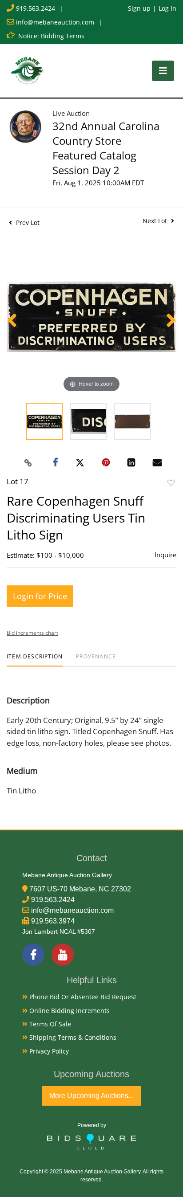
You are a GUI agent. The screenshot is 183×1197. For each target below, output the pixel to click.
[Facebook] (33, 955)
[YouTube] (63, 955)
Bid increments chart (32, 633)
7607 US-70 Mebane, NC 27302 (80, 889)
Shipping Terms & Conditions (72, 1037)
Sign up (139, 8)
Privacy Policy (48, 1051)
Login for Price (40, 596)
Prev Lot (27, 222)
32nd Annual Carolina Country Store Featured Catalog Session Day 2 (105, 147)
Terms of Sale (49, 1024)
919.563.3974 (53, 921)
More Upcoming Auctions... (91, 1095)
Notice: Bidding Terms (51, 36)
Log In (167, 8)
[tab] (35, 660)
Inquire (165, 554)
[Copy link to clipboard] (28, 463)
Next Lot (156, 221)
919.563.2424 (35, 8)
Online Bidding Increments (69, 1010)
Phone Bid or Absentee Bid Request (82, 997)
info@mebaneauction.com (55, 22)
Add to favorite (171, 483)
